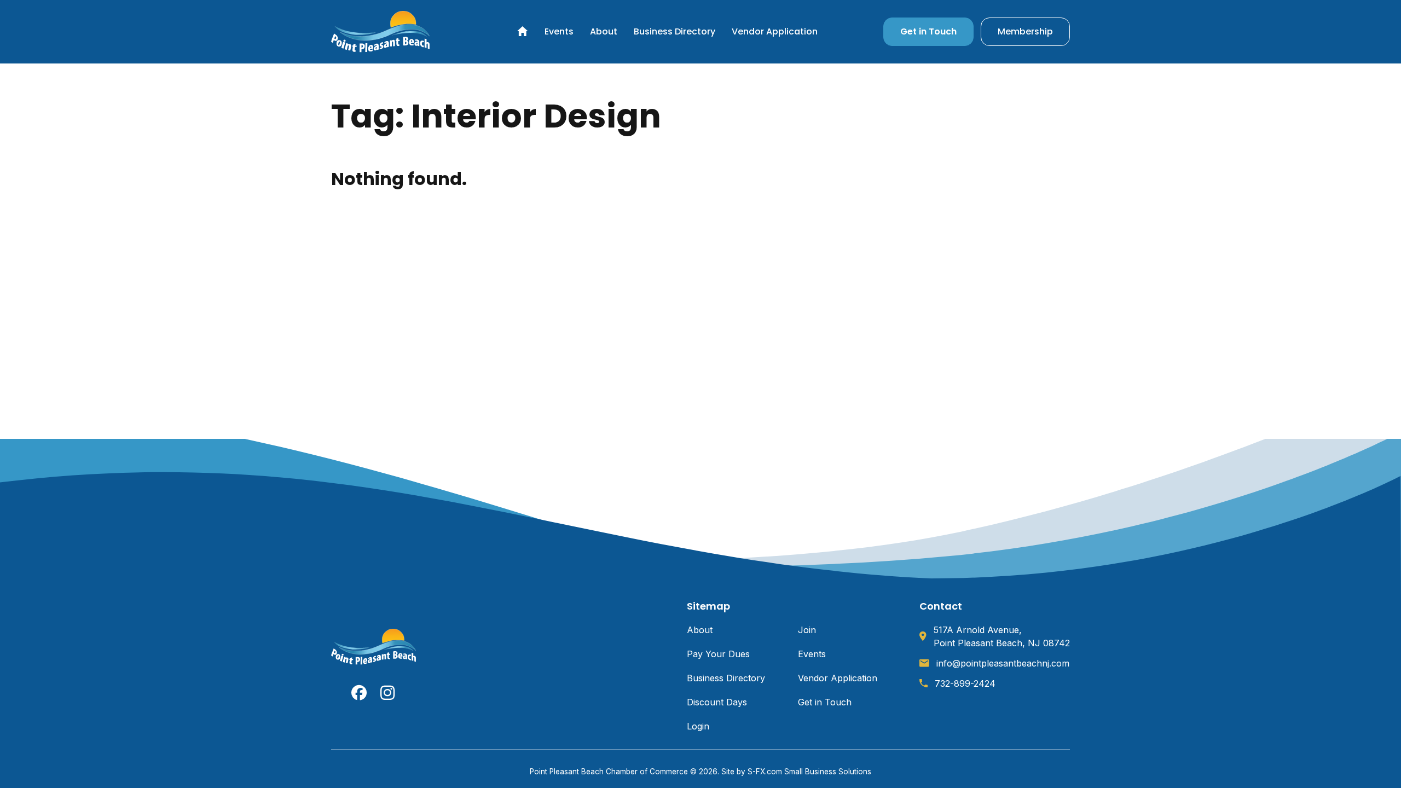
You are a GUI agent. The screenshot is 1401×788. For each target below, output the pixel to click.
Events (559, 31)
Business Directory (674, 31)
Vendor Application (775, 31)
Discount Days (717, 702)
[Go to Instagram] (388, 692)
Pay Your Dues (718, 653)
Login (698, 726)
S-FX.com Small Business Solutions (809, 771)
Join (807, 629)
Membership (1025, 31)
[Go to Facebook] (359, 693)
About (603, 31)
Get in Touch (928, 31)
